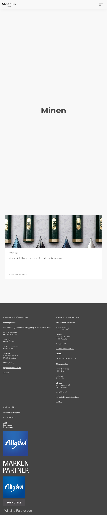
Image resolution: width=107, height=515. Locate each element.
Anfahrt (6, 372)
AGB (5, 423)
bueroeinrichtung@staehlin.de (67, 397)
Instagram (16, 412)
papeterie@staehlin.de (12, 368)
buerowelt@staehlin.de (65, 349)
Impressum (7, 425)
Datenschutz (8, 427)
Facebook (7, 412)
